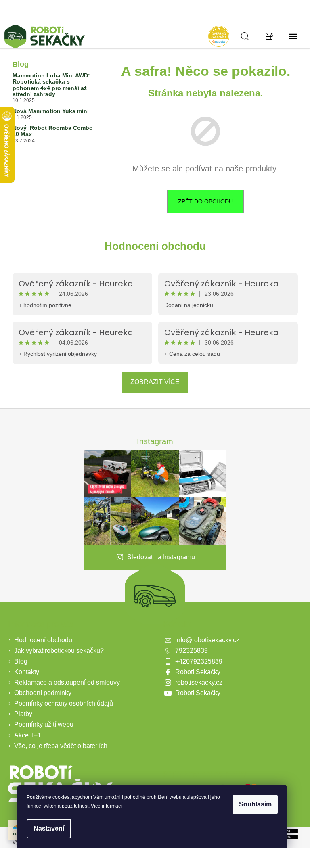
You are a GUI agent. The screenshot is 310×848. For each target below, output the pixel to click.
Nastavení (49, 828)
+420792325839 (198, 661)
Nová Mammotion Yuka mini (51, 111)
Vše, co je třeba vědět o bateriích (60, 745)
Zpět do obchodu (205, 201)
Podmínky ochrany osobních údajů (63, 703)
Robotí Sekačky (197, 671)
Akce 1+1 (27, 735)
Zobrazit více (155, 381)
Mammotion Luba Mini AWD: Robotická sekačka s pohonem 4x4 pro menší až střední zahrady (51, 85)
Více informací (106, 806)
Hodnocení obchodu (155, 246)
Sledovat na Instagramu (161, 556)
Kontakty (26, 671)
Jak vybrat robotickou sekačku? (59, 650)
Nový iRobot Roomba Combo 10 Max (53, 131)
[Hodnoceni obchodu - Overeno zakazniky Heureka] (219, 36)
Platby (23, 713)
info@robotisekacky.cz (207, 640)
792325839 (191, 650)
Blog (20, 661)
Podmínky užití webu (43, 724)
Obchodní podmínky (42, 692)
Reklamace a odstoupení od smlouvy (67, 682)
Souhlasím (255, 804)
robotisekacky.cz (198, 682)
